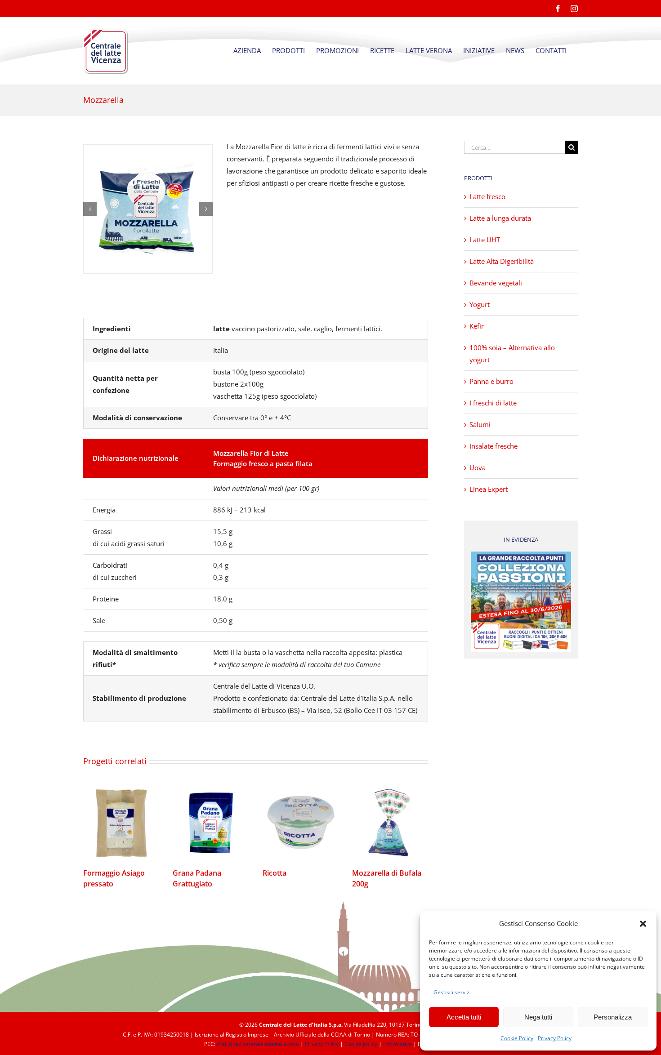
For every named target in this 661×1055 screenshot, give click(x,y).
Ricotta (300, 823)
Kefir (476, 325)
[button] (643, 923)
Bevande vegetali (495, 282)
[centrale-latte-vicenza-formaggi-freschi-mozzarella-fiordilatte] (148, 209)
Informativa (397, 1044)
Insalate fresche (493, 445)
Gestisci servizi (452, 992)
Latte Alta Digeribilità (501, 261)
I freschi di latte (493, 402)
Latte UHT (484, 239)
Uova (477, 467)
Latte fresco (487, 196)
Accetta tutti (464, 1017)
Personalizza (613, 1017)
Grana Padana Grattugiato (210, 823)
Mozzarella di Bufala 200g (390, 823)
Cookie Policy (516, 1038)
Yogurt (479, 304)
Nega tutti (538, 1017)
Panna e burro (491, 381)
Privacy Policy (555, 1038)
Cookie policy (360, 1044)
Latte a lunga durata (500, 218)
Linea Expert (488, 489)
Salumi (480, 424)
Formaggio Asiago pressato (121, 823)
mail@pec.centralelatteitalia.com (258, 1044)
